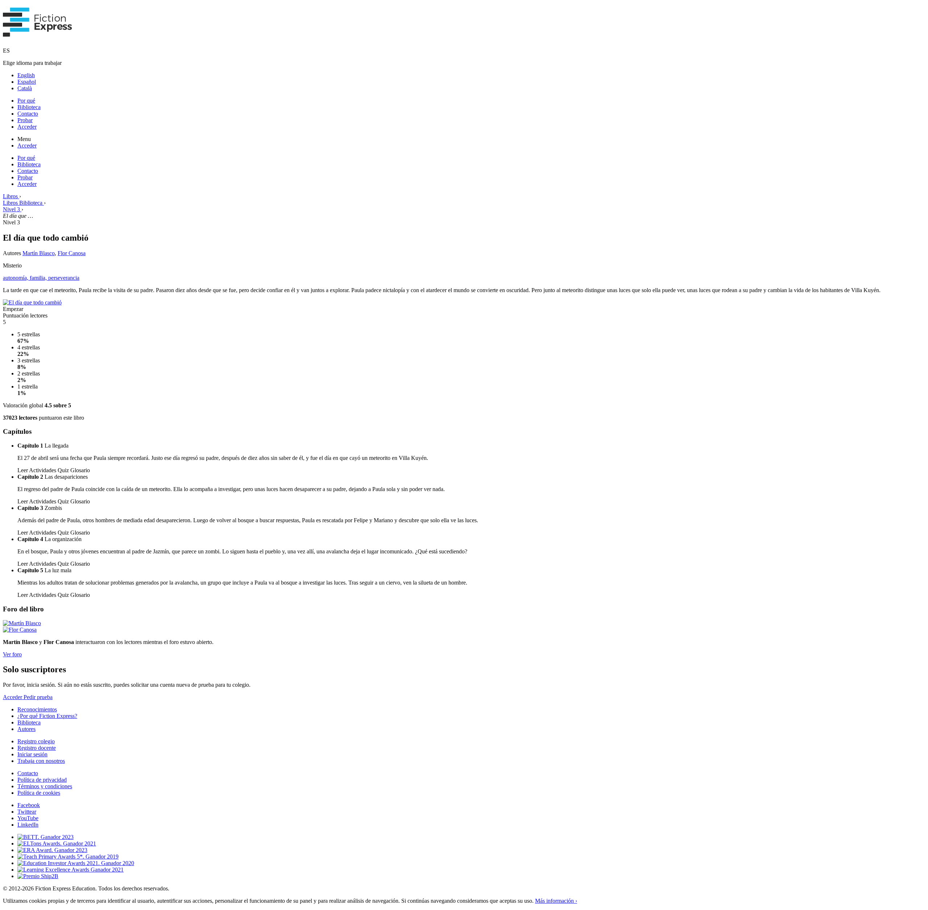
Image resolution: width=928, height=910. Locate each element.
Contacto (27, 114)
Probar (25, 120)
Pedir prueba (38, 697)
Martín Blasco (38, 253)
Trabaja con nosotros (41, 761)
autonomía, (16, 278)
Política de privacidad (42, 780)
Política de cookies (38, 793)
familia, (39, 278)
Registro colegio (36, 741)
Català (24, 88)
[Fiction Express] (37, 32)
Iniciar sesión (32, 754)
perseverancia (63, 278)
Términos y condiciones (44, 786)
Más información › (556, 901)
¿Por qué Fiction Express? (47, 716)
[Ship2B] (37, 876)
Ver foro (12, 654)
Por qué (26, 100)
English (26, 75)
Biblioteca (29, 107)
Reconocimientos (37, 709)
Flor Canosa (72, 253)
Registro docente (36, 748)
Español (26, 82)
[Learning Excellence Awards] (70, 870)
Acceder (27, 127)
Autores (26, 729)
